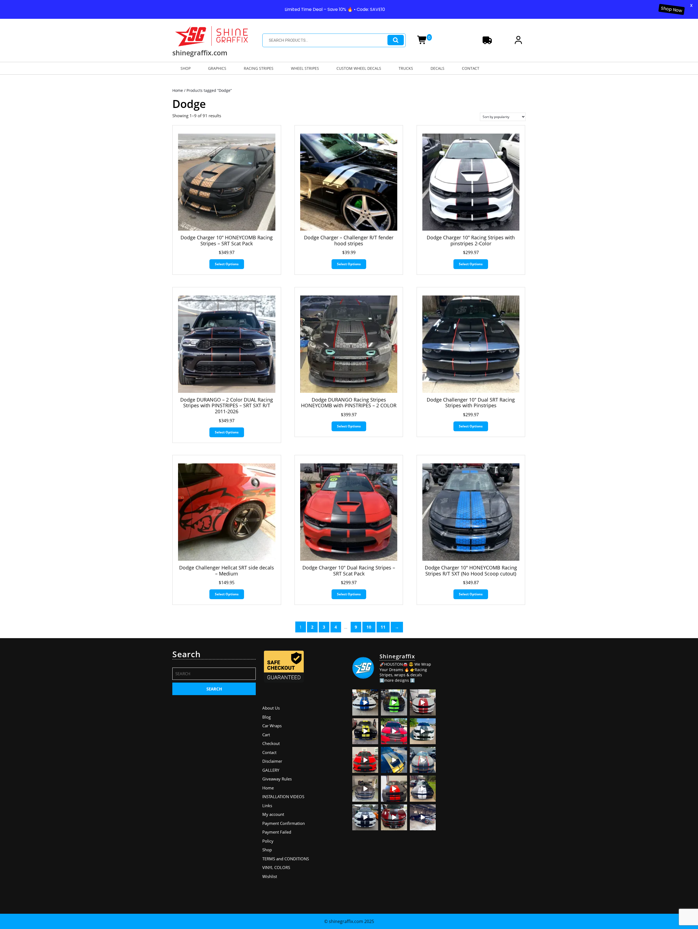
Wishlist (269, 876)
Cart (266, 734)
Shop (267, 849)
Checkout (271, 743)
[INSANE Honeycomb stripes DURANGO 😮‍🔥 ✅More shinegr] (394, 731)
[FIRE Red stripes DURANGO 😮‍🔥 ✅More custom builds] (394, 788)
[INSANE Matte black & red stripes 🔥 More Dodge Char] (394, 817)
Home (177, 90)
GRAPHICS (217, 68)
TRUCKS (406, 68)
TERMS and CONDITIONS (285, 858)
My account (273, 814)
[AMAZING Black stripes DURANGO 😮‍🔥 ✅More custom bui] (365, 817)
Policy (267, 841)
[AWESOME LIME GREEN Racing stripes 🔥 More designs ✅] (394, 702)
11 (383, 627)
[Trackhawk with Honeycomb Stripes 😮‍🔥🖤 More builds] (423, 731)
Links (267, 805)
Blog (266, 717)
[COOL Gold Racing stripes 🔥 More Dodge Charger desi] (394, 760)
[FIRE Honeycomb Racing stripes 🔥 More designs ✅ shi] (423, 702)
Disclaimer (272, 761)
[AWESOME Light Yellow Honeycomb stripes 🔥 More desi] (365, 731)
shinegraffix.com (199, 52)
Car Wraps (272, 725)
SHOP (185, 68)
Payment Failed (276, 832)
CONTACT (470, 68)
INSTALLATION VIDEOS (283, 796)
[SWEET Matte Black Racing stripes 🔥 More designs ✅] (365, 760)
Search (395, 40)
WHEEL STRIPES (305, 68)
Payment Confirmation (283, 823)
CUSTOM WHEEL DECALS (358, 68)
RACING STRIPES (258, 68)
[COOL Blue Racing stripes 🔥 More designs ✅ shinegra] (365, 702)
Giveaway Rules (277, 779)
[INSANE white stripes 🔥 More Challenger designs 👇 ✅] (423, 788)
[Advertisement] (484, 683)
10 (368, 627)
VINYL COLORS (276, 867)
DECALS (437, 68)
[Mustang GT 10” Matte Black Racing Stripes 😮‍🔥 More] (365, 788)
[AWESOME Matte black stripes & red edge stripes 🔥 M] (423, 760)
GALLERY (270, 770)
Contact (269, 752)
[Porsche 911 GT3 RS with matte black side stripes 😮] (423, 817)
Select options (227, 264)
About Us (271, 708)
